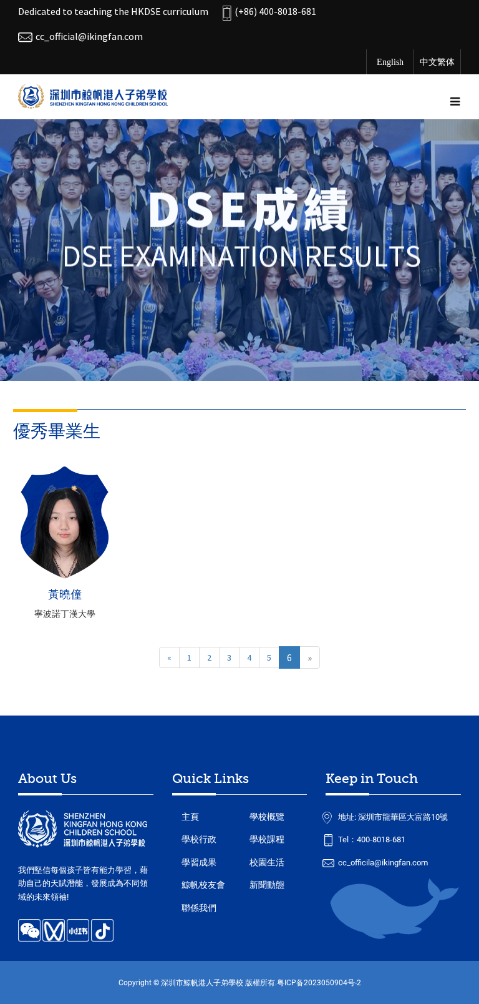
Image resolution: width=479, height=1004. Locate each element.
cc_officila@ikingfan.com (383, 862)
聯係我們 (198, 907)
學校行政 (198, 839)
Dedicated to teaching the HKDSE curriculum (113, 11)
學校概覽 (266, 816)
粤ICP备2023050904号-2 (319, 982)
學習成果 (198, 862)
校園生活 (266, 862)
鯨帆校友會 (203, 884)
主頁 (190, 816)
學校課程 (266, 839)
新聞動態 (266, 884)
